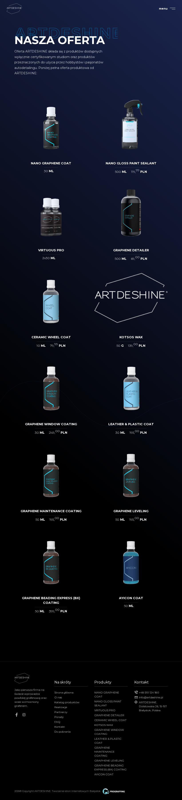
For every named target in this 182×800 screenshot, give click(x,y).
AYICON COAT (103, 774)
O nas (58, 697)
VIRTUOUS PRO (104, 710)
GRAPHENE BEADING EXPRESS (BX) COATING (110, 767)
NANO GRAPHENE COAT (106, 694)
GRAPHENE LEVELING (109, 760)
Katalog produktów (66, 702)
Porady (59, 717)
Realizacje (60, 707)
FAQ (57, 721)
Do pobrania (62, 731)
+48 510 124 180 (149, 692)
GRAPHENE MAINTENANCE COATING (104, 751)
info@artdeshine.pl (151, 697)
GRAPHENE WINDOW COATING (109, 732)
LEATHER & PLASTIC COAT (107, 740)
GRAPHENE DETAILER (109, 715)
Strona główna (63, 692)
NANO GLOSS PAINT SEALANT (107, 703)
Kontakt (59, 726)
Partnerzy (60, 712)
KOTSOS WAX (103, 725)
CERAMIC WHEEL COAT (110, 720)
